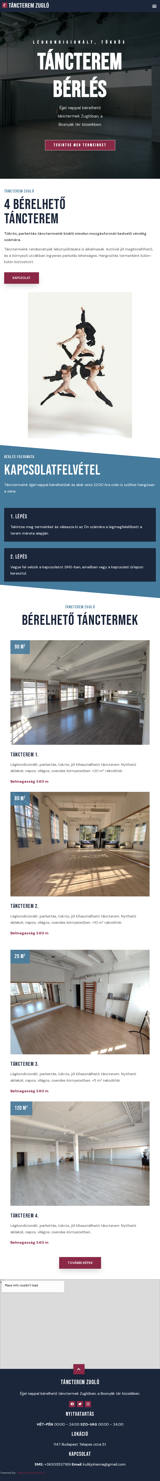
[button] (154, 5)
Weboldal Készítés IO (31, 1473)
